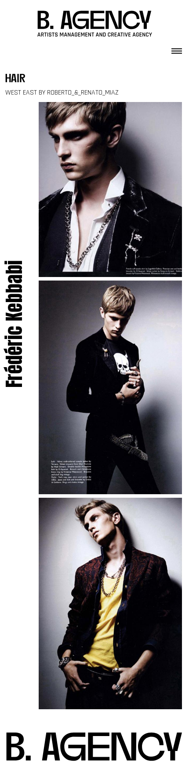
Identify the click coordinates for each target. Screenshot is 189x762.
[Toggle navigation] (176, 48)
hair (15, 79)
